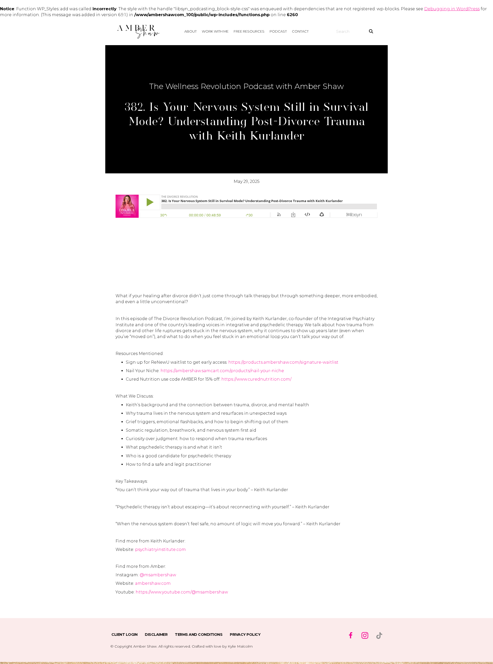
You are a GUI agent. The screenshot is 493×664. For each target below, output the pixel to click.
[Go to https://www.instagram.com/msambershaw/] (365, 636)
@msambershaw (158, 574)
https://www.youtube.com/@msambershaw (182, 592)
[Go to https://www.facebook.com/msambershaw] (350, 636)
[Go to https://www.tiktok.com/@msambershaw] (379, 635)
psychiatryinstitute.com (160, 549)
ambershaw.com (153, 583)
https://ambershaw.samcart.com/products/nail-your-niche (222, 370)
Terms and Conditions (198, 634)
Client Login (124, 634)
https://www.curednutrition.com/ (256, 379)
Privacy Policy (245, 634)
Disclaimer (156, 634)
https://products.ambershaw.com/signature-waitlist (283, 362)
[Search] (371, 31)
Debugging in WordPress (452, 8)
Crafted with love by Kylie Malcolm (222, 646)
